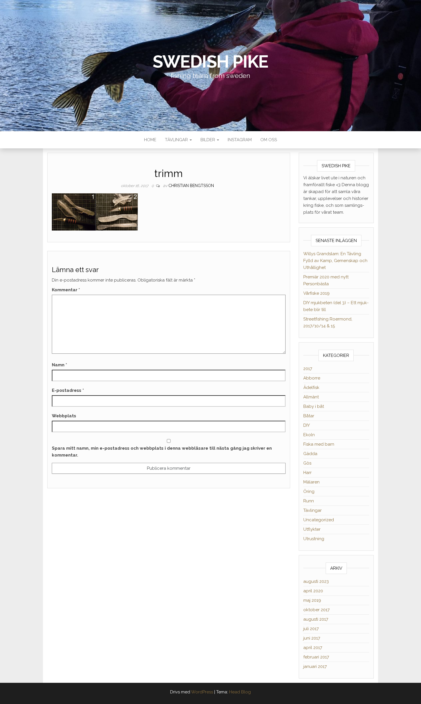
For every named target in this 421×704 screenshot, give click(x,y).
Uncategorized (318, 519)
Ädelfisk (311, 387)
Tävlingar (177, 139)
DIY (306, 425)
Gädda (310, 453)
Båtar (308, 415)
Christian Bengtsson (191, 185)
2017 (307, 368)
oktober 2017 (316, 609)
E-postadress (68, 390)
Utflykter (311, 529)
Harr (307, 472)
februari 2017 (316, 657)
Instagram (240, 139)
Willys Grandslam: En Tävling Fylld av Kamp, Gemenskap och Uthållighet (335, 260)
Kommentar (66, 289)
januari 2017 (315, 666)
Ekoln (309, 434)
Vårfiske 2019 (316, 293)
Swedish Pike (211, 62)
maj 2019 (312, 600)
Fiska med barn (318, 444)
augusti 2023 (316, 581)
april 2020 (313, 590)
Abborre (311, 378)
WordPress (202, 692)
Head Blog (240, 692)
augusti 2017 (315, 619)
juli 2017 (311, 628)
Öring (308, 491)
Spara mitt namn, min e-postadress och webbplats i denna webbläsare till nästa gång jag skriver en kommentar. (162, 452)
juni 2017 (311, 638)
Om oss (268, 139)
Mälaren (311, 482)
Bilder (208, 139)
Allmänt (311, 397)
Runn (308, 501)
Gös (307, 463)
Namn (59, 364)
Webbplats (64, 415)
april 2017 (312, 647)
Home (150, 139)
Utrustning (313, 538)
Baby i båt (313, 406)
